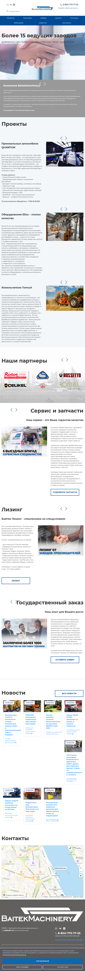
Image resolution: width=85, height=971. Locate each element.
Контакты (66, 23)
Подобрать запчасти (65, 492)
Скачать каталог (14, 11)
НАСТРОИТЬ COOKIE (62, 967)
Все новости (69, 693)
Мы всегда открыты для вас (69, 939)
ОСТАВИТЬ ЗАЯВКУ (65, 660)
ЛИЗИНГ (16, 581)
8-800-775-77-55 (70, 5)
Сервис (43, 18)
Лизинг (58, 18)
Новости (43, 23)
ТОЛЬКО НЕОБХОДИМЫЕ (22, 967)
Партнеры (27, 18)
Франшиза (18, 23)
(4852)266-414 (9, 930)
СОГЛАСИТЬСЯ (42, 961)
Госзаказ (74, 18)
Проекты (11, 18)
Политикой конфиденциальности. (14, 955)
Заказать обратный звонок (68, 8)
